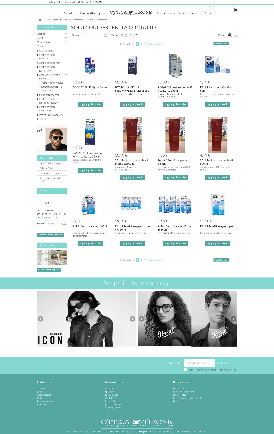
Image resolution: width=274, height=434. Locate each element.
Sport (101, 13)
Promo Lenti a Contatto (51, 114)
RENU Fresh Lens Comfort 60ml (216, 89)
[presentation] (40, 319)
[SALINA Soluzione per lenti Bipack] (175, 135)
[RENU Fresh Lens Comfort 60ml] (217, 65)
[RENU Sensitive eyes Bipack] (217, 204)
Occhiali (68, 13)
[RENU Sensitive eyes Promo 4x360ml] (132, 204)
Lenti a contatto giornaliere (47, 68)
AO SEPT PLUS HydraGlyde (89, 87)
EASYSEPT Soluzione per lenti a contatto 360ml (87, 155)
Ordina (75, 35)
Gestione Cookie (113, 407)
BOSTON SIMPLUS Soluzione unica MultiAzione (132, 89)
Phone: (117, 431)
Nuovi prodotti (112, 388)
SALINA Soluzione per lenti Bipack (174, 162)
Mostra (114, 35)
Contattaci (70, 2)
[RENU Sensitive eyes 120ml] (90, 204)
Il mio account (183, 382)
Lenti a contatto (85, 13)
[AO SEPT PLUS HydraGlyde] (90, 65)
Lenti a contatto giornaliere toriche (49, 100)
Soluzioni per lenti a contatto (51, 88)
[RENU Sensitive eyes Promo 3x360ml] (175, 204)
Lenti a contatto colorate (47, 56)
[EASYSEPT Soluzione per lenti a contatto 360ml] (90, 131)
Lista (235, 36)
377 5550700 (96, 2)
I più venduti (111, 391)
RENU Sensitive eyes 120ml (89, 226)
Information (48, 158)
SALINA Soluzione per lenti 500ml (216, 162)
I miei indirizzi (179, 394)
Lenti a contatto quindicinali (47, 108)
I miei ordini (178, 388)
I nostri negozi (49, 245)
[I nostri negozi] (52, 257)
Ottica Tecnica (166, 13)
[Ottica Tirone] (131, 13)
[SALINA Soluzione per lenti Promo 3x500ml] (132, 135)
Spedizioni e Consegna (51, 163)
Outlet (182, 13)
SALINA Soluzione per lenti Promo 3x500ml (131, 162)
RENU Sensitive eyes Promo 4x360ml (132, 228)
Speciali (45, 190)
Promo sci (42, 118)
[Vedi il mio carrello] (235, 9)
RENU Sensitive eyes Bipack (217, 226)
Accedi (41, 2)
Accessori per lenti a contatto (49, 76)
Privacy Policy (47, 168)
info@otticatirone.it (147, 431)
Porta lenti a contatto (52, 82)
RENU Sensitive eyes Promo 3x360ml (175, 228)
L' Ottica (206, 13)
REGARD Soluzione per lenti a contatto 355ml (175, 89)
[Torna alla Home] (40, 19)
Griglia (229, 36)
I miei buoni (178, 401)
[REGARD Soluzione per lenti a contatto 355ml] (175, 65)
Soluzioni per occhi (49, 94)
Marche (194, 13)
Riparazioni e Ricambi (50, 172)
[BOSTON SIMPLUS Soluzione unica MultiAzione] (132, 65)
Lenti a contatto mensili (51, 62)
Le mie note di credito (183, 391)
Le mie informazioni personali (187, 398)
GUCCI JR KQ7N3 (45, 210)
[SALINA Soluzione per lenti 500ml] (217, 135)
